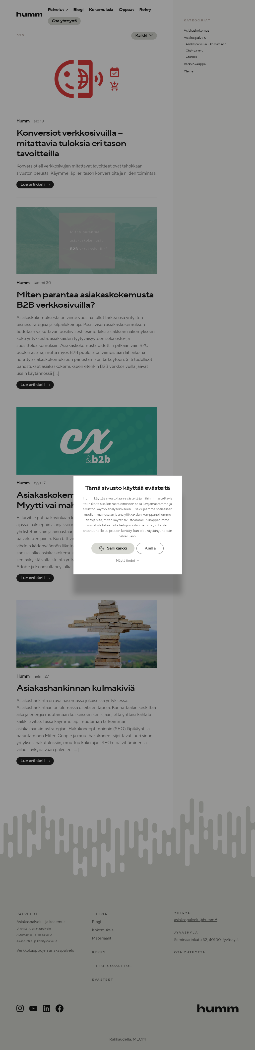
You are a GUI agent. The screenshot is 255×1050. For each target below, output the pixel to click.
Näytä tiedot (125, 560)
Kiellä (149, 548)
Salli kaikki (117, 548)
